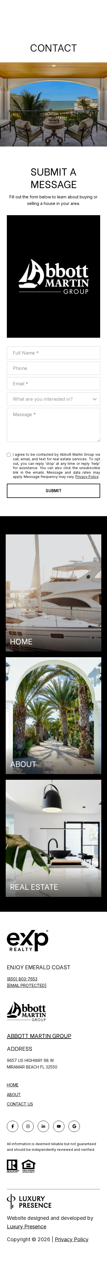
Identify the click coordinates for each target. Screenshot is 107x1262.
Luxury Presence (26, 1227)
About (14, 1094)
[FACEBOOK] (12, 1126)
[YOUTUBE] (58, 1126)
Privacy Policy (86, 477)
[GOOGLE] (74, 1126)
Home (13, 1084)
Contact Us (20, 1104)
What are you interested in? (43, 399)
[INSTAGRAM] (28, 1126)
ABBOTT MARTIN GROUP (39, 1035)
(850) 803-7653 (22, 978)
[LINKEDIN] (43, 1126)
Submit (54, 490)
